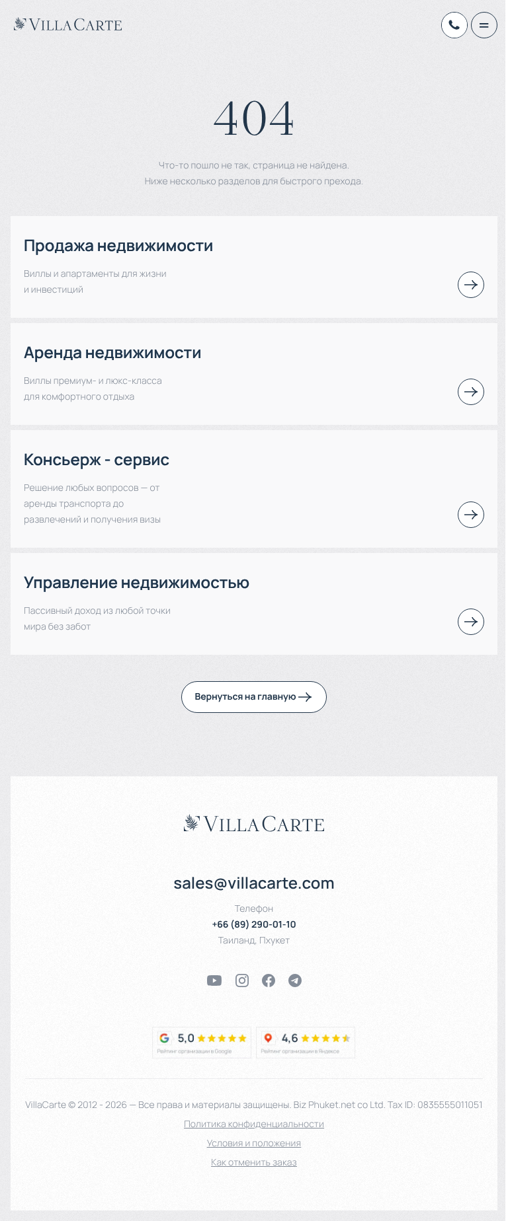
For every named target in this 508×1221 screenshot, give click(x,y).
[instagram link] (242, 980)
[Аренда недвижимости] (471, 392)
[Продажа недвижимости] (471, 285)
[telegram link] (295, 980)
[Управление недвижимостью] (471, 622)
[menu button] (484, 25)
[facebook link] (268, 980)
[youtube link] (214, 980)
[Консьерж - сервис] (471, 514)
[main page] (68, 23)
